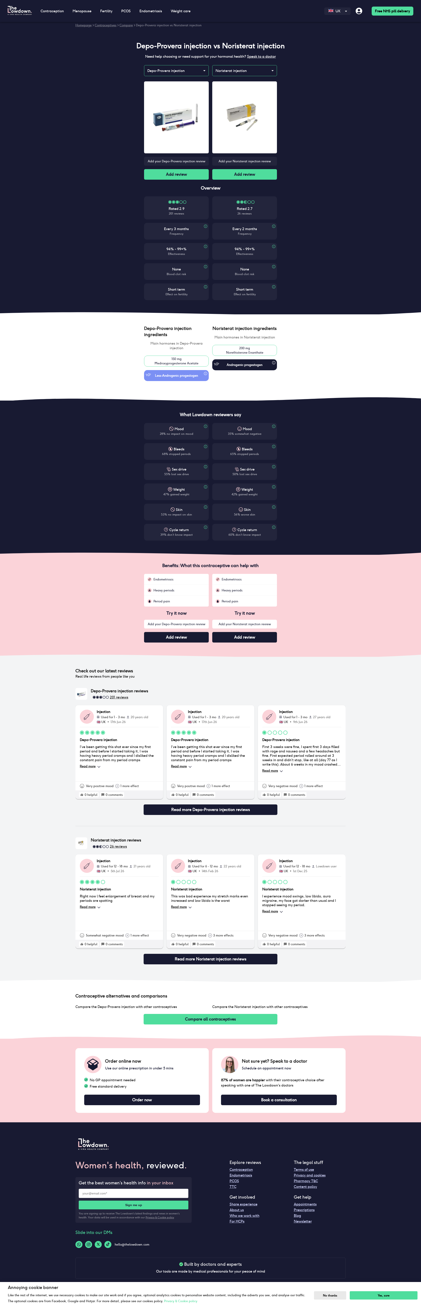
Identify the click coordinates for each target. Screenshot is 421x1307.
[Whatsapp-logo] (78, 1244)
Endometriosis (241, 1175)
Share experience (243, 1204)
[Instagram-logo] (88, 1244)
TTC (233, 1186)
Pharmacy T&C (306, 1181)
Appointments (305, 1204)
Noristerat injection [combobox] (231, 70)
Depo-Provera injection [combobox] (166, 70)
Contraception (241, 1169)
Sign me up (133, 1205)
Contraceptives (105, 25)
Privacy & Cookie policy (160, 1217)
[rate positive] (82, 795)
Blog (297, 1215)
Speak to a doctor (261, 56)
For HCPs (237, 1221)
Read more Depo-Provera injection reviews (210, 809)
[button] (176, 331)
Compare (126, 25)
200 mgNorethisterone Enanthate (244, 350)
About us (237, 1210)
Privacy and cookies (310, 1175)
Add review (176, 174)
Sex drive (179, 469)
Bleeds (179, 449)
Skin (179, 509)
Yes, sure (383, 1295)
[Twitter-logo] (98, 1244)
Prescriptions (304, 1210)
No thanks (330, 1295)
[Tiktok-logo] (107, 1244)
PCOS (234, 1181)
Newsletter (303, 1221)
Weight (179, 489)
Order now (142, 1099)
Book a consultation (279, 1099)
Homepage (83, 25)
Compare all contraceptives (210, 1019)
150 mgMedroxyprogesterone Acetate (176, 361)
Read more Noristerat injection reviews (210, 958)
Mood (179, 429)
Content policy (305, 1186)
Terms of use (304, 1169)
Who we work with (244, 1215)
